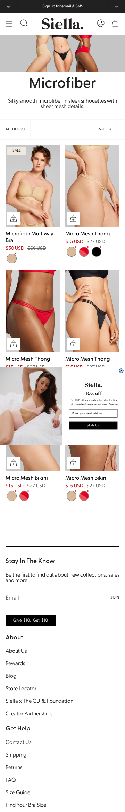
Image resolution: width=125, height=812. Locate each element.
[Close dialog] (121, 370)
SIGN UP (93, 425)
